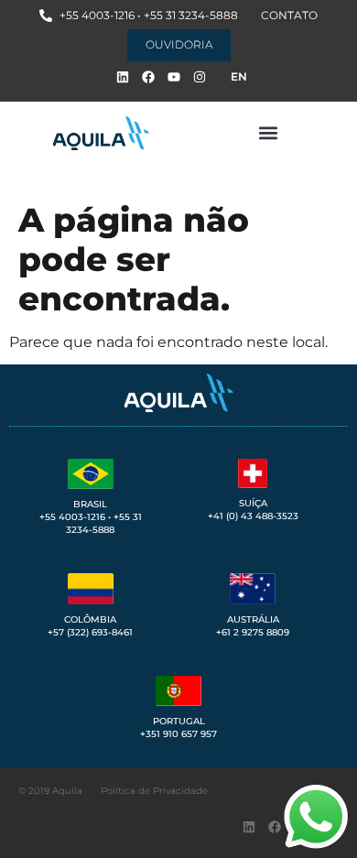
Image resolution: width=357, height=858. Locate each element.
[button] (268, 133)
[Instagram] (199, 77)
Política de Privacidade (154, 791)
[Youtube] (174, 77)
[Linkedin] (122, 77)
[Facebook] (148, 77)
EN (239, 76)
